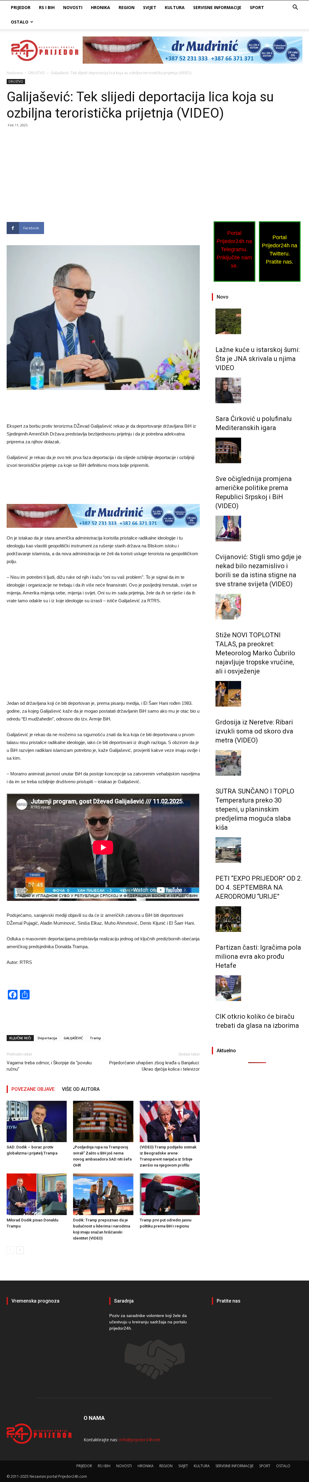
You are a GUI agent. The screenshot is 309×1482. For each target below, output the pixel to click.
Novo (222, 297)
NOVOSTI (72, 7)
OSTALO (19, 22)
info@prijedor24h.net (139, 1439)
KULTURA (175, 7)
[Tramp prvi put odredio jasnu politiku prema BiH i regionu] (170, 1194)
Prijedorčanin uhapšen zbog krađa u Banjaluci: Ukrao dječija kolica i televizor (154, 1066)
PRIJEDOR (20, 7)
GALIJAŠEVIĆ (73, 1038)
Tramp (95, 1038)
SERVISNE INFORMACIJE (217, 7)
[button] (295, 8)
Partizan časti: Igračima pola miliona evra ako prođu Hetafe (258, 956)
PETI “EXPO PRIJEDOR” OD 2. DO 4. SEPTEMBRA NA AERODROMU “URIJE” (258, 887)
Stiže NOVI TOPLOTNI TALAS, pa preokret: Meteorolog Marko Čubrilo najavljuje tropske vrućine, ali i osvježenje (255, 653)
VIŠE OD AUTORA (81, 1089)
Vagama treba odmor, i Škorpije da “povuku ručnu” (49, 1066)
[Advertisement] (103, 177)
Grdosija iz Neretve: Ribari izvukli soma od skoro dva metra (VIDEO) (254, 731)
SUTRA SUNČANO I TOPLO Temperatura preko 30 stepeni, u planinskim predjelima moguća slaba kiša (254, 809)
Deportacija (47, 1038)
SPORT (257, 7)
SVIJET (149, 7)
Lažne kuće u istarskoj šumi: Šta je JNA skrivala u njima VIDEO (257, 359)
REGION (127, 7)
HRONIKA (100, 7)
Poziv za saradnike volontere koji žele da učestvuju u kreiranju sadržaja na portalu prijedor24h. (148, 1322)
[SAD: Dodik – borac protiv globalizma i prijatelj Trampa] (37, 1121)
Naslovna (15, 72)
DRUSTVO (36, 72)
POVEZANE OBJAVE (33, 1089)
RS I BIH (47, 7)
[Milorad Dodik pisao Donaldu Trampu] (37, 1194)
